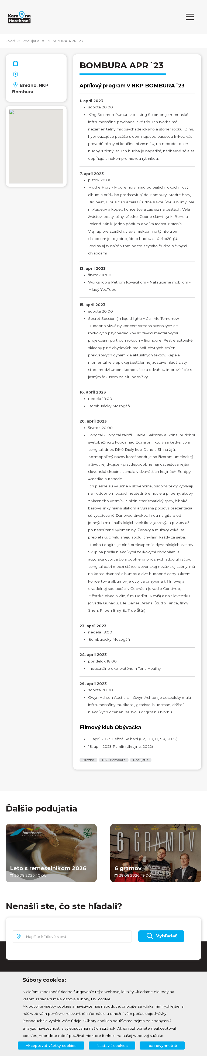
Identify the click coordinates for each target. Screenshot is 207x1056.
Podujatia (30, 41)
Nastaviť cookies (112, 1045)
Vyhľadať (166, 935)
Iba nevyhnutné (162, 1045)
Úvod (10, 41)
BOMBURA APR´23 (64, 41)
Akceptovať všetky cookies (51, 1045)
